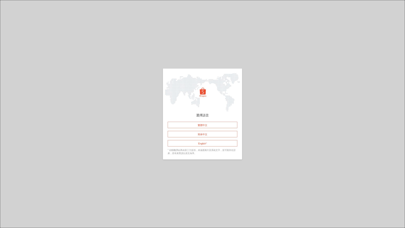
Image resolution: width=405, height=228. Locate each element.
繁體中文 (202, 125)
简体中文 (202, 134)
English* (202, 143)
